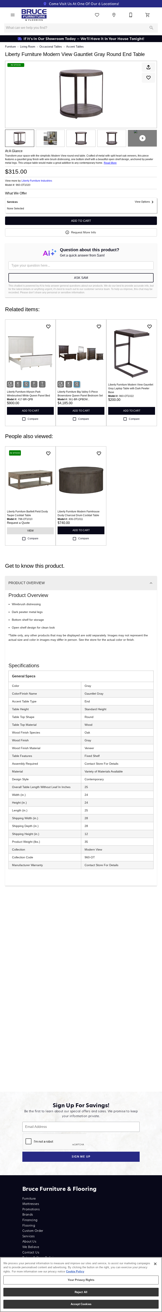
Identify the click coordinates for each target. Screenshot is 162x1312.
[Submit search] (151, 28)
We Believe (30, 1247)
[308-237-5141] (131, 15)
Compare (33, 418)
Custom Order (32, 1231)
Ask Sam (81, 277)
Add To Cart (81, 220)
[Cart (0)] (148, 15)
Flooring (28, 1225)
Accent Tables (75, 46)
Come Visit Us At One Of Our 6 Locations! (83, 3)
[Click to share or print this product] (148, 67)
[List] (97, 15)
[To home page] (34, 15)
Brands (27, 1214)
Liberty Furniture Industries (37, 180)
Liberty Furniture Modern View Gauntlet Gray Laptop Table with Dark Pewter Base (130, 388)
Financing (30, 1220)
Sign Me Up (81, 1156)
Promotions (31, 1209)
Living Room (27, 46)
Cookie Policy (75, 1271)
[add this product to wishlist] (148, 78)
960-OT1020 (23, 185)
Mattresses (30, 1204)
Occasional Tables (50, 46)
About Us (29, 1241)
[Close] (155, 1263)
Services (28, 1236)
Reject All (81, 1292)
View (30, 530)
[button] (13, 15)
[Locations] (114, 15)
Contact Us (30, 1252)
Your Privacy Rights (81, 1279)
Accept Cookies (81, 1304)
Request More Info (83, 232)
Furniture (10, 46)
